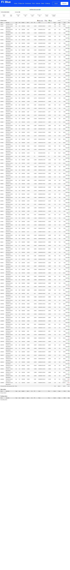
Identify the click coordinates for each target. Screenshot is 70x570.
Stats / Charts (40, 20)
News (42, 3)
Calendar (38, 3)
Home (15, 3)
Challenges (48, 3)
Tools (33, 3)
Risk (46, 20)
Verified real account (34, 9)
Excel (51, 20)
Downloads (28, 3)
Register (64, 3)
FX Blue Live (21, 3)
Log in (56, 3)
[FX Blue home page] (6, 2)
